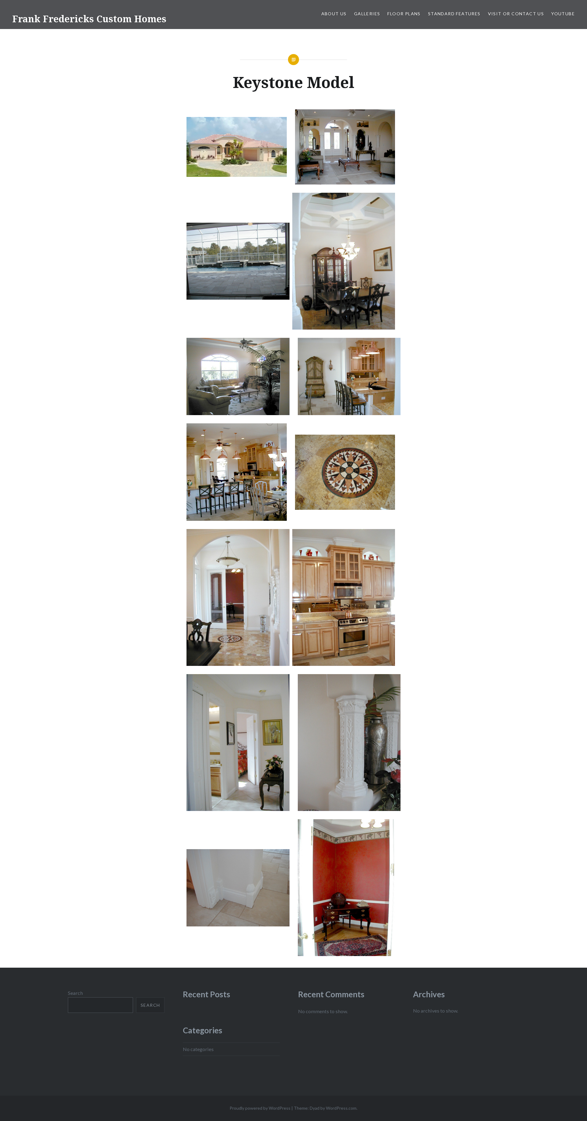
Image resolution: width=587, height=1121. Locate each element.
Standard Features (454, 13)
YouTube (563, 13)
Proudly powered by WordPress (260, 1108)
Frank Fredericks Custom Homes (89, 19)
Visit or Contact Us (516, 13)
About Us (334, 13)
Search (75, 993)
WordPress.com (341, 1108)
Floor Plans (403, 13)
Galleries (367, 13)
